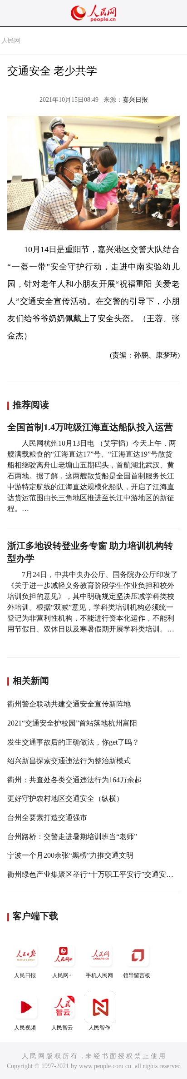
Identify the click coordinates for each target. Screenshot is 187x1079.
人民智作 (99, 1027)
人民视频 (25, 1027)
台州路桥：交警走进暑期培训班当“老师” (72, 836)
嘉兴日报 (135, 99)
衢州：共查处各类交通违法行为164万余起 (74, 780)
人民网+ (62, 975)
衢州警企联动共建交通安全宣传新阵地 (69, 704)
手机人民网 (99, 975)
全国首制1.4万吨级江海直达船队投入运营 (90, 427)
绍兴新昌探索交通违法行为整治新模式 (69, 761)
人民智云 (62, 1027)
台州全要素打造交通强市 (47, 817)
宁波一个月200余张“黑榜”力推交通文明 (70, 855)
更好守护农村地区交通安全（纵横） (65, 798)
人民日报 (25, 975)
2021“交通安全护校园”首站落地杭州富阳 (72, 723)
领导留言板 (136, 975)
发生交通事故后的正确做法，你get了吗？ (73, 742)
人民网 (10, 40)
